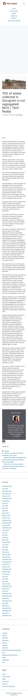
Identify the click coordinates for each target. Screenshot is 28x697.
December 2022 (6, 491)
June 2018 (5, 579)
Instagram (5, 645)
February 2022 (6, 515)
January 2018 (6, 583)
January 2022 (6, 518)
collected (6, 453)
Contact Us (14, 15)
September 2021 (7, 527)
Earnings (4, 635)
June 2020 (5, 544)
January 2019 (6, 566)
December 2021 (6, 520)
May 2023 (5, 488)
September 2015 (7, 601)
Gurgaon (6, 451)
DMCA (14, 13)
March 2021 (5, 540)
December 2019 (6, 559)
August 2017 (5, 588)
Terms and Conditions (14, 20)
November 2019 (6, 562)
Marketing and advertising (9, 655)
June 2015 (5, 603)
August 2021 (5, 530)
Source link (5, 446)
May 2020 (5, 547)
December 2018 (6, 569)
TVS (3, 662)
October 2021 (6, 525)
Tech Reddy (5, 660)
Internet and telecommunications (11, 650)
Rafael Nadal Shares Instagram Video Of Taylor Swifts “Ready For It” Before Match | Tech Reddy (14, 460)
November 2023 (7, 486)
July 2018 (5, 576)
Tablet (4, 657)
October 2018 (6, 571)
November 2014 (6, 610)
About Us (14, 18)
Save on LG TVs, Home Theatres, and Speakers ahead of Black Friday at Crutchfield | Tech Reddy (13, 466)
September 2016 (7, 596)
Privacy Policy (14, 11)
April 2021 (5, 537)
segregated (5, 455)
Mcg (18, 453)
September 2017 (7, 586)
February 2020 (6, 554)
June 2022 (5, 505)
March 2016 (5, 598)
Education (5, 638)
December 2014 (6, 608)
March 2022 (5, 513)
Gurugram (13, 453)
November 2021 (6, 523)
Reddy (21, 453)
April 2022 (5, 510)
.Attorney (4, 633)
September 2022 (7, 498)
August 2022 (6, 501)
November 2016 (6, 593)
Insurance (5, 647)
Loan (3, 652)
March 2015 (5, 605)
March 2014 (5, 613)
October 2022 (6, 496)
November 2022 (6, 493)
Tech (10, 455)
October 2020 (6, 542)
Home (14, 8)
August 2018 (5, 574)
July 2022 (5, 503)
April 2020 (5, 549)
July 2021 (5, 532)
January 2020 (6, 557)
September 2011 (7, 615)
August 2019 (5, 564)
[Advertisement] (14, 41)
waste (15, 455)
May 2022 (5, 508)
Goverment (5, 640)
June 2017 (5, 591)
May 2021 (5, 535)
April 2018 (5, 581)
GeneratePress (14, 694)
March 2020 (5, 552)
